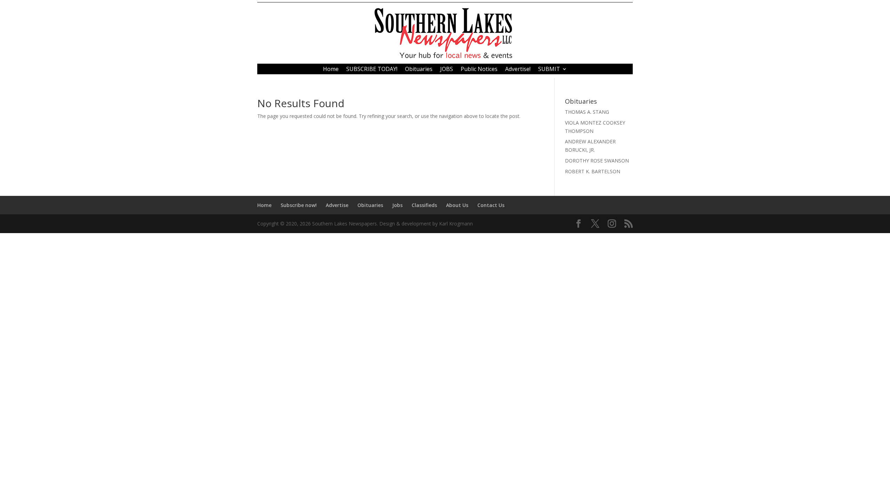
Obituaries (418, 69)
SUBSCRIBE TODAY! (371, 69)
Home (331, 69)
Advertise (337, 205)
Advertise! (518, 69)
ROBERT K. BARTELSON (592, 171)
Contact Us (490, 205)
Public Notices (479, 69)
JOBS (446, 69)
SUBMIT (549, 69)
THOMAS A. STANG (587, 112)
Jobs (397, 205)
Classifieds (424, 205)
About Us (457, 205)
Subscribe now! (299, 205)
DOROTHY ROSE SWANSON (597, 160)
